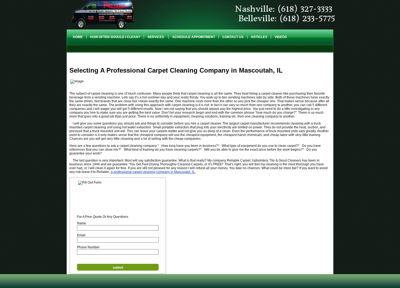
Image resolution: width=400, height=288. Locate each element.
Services (156, 37)
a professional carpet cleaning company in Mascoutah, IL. (153, 172)
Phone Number (88, 247)
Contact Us (233, 37)
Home (78, 37)
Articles (259, 37)
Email (81, 235)
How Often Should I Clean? (115, 37)
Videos (281, 37)
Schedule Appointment (193, 37)
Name (81, 223)
